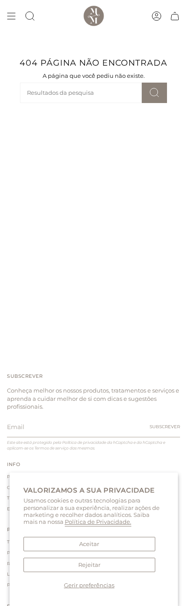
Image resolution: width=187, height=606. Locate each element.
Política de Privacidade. (98, 522)
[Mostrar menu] (11, 16)
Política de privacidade (84, 442)
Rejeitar (89, 565)
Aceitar (89, 544)
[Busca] (154, 93)
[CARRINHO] (175, 16)
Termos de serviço (51, 448)
